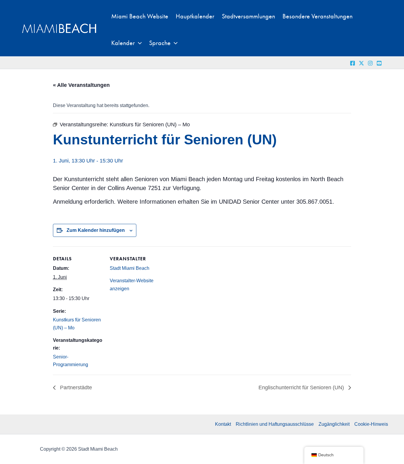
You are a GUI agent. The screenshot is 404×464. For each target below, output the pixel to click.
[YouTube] (379, 63)
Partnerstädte (75, 387)
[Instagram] (370, 63)
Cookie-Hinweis (371, 424)
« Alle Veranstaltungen (81, 85)
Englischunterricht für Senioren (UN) (301, 387)
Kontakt (223, 424)
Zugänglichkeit (334, 424)
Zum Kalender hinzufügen (96, 230)
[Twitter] (361, 63)
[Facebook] (352, 63)
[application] (138, 43)
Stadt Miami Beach (129, 268)
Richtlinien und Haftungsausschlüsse (275, 424)
